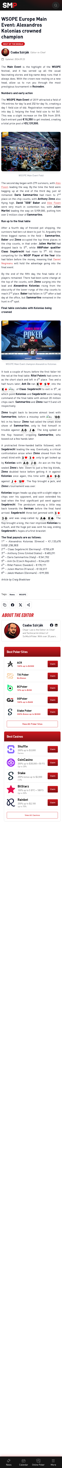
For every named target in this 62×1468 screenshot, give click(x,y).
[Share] (28, 605)
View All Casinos (32, 815)
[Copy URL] (4, 605)
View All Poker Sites (32, 723)
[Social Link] (51, 625)
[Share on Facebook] (12, 605)
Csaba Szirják (20, 52)
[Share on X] (20, 605)
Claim (52, 664)
